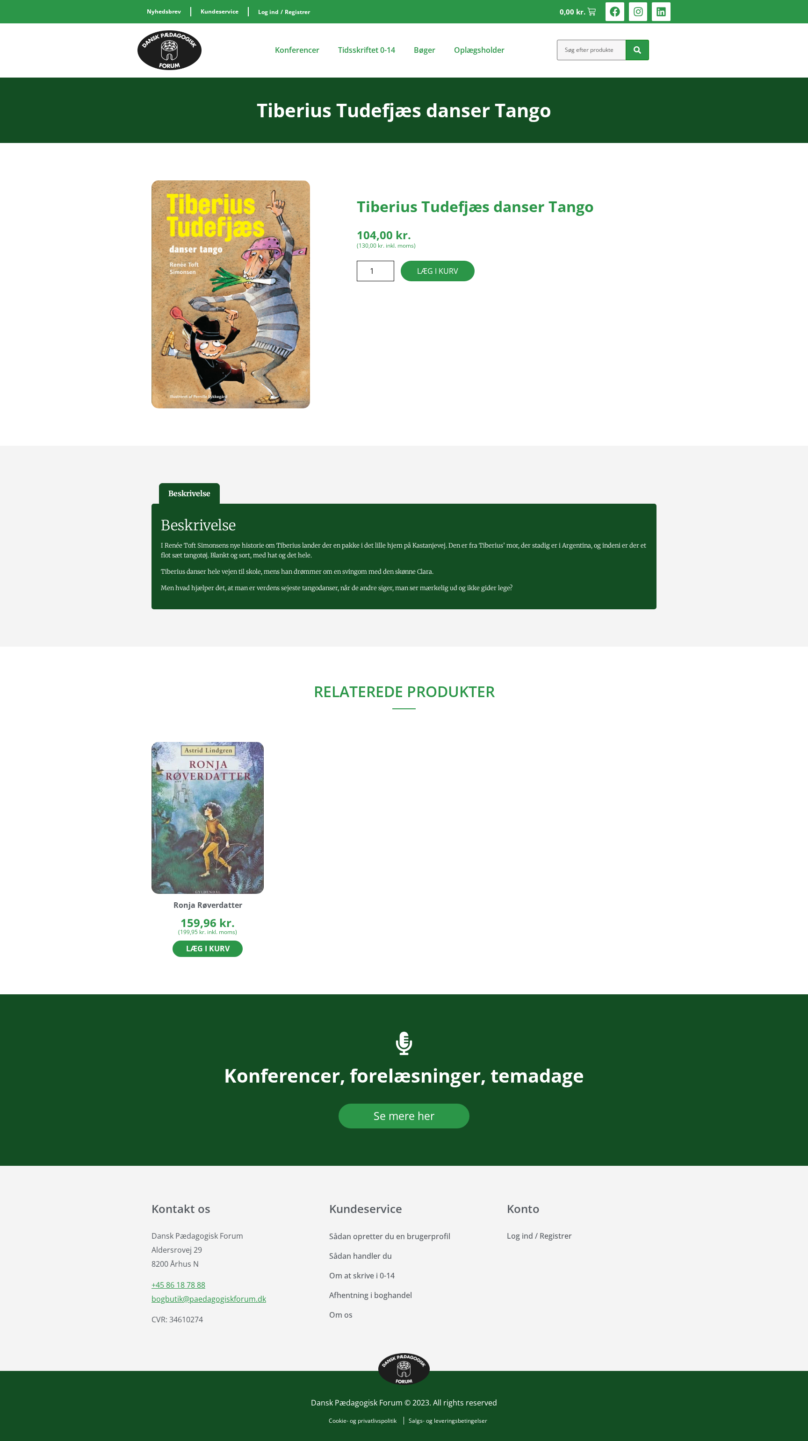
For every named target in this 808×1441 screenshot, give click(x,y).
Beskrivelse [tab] (189, 493)
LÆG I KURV (437, 271)
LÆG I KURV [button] (208, 948)
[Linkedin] (661, 11)
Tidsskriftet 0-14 (366, 50)
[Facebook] (615, 11)
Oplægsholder (479, 50)
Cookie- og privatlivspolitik (363, 1421)
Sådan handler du (360, 1256)
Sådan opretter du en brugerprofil (389, 1236)
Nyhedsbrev (164, 11)
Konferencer (297, 50)
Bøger (424, 50)
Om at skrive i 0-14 (362, 1275)
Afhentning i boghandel (370, 1295)
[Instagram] (638, 11)
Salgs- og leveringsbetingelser (448, 1421)
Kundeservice (219, 11)
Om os (341, 1315)
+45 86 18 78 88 (178, 1285)
